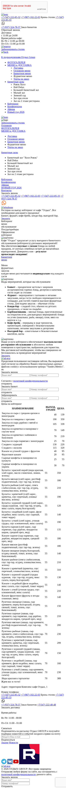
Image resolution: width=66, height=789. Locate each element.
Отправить (7, 786)
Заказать (5, 218)
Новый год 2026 (15, 112)
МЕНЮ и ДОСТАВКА (19, 65)
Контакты (6, 190)
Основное (6, 125)
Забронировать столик (13, 49)
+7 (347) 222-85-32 (10, 17)
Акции (4, 742)
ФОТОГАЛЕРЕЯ (16, 62)
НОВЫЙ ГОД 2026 (11, 187)
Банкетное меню (22, 73)
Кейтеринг (13, 103)
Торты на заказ (21, 79)
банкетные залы (15, 81)
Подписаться (8, 739)
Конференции (14, 106)
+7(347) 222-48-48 (46, 704)
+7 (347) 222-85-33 (50, 196)
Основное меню (22, 70)
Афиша (11, 109)
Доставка (18, 68)
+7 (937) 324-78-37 (11, 27)
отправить (6, 383)
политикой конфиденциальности (30, 381)
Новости (13, 742)
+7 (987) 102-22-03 (30, 17)
